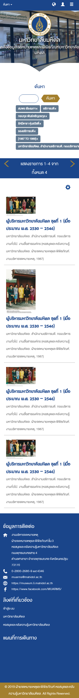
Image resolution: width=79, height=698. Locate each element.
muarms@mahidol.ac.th (27, 577)
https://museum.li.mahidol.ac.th (32, 583)
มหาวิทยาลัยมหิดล (14, 616)
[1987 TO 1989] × (28, 138)
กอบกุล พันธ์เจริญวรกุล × (32, 116)
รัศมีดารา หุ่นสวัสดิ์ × (29, 123)
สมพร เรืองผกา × (27, 108)
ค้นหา (50, 98)
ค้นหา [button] (6, 4)
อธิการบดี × (49, 108)
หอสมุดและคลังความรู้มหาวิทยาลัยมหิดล (26, 624)
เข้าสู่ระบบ (8, 608)
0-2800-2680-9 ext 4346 (28, 571)
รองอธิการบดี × (27, 131)
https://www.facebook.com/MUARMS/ (37, 589)
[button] (54, 4)
